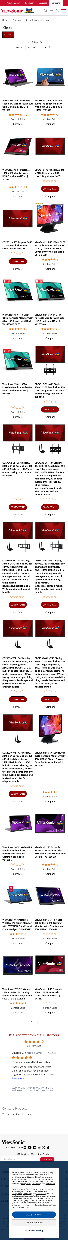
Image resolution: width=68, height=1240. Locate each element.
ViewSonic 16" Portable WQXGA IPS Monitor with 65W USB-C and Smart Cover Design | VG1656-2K (50, 852)
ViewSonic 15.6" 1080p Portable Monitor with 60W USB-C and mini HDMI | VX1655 (17, 389)
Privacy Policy (26, 1184)
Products (17, 20)
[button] (18, 123)
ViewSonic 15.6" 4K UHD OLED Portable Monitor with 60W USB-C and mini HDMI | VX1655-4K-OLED (17, 319)
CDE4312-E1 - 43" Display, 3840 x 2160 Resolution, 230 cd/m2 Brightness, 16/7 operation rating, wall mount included (50, 390)
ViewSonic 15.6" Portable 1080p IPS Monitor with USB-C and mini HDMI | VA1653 (48, 994)
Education (29, 3)
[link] (34, 1089)
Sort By (20, 47)
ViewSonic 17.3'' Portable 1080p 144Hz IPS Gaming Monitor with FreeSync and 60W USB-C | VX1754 (17, 994)
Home (5, 20)
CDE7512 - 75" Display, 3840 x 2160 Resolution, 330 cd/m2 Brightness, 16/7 (17, 245)
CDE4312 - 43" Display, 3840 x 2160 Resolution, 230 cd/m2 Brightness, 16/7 (49, 173)
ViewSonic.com (14, 3)
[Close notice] (55, 1172)
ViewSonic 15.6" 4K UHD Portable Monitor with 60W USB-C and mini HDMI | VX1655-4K (49, 319)
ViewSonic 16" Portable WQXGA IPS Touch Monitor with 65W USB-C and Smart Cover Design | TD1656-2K (17, 924)
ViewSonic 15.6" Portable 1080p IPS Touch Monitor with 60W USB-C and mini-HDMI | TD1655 (49, 105)
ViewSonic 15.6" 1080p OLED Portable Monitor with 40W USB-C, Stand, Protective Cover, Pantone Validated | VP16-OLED (50, 248)
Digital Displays (32, 20)
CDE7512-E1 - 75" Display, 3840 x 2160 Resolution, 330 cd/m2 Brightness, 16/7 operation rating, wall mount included (17, 469)
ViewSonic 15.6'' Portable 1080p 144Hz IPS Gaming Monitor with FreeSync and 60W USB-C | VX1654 (49, 924)
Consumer (56, 3)
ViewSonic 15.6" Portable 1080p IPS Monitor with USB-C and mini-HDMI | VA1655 (16, 174)
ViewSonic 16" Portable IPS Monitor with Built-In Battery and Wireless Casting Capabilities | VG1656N (17, 853)
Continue (47, 1159)
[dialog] (34, 1200)
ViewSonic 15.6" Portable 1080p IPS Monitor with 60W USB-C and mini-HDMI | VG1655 (17, 105)
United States (43, 1154)
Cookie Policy (36, 1184)
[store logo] (21, 10)
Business (43, 3)
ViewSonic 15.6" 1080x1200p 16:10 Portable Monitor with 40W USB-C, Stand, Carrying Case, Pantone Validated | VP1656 (50, 759)
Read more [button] (18, 1078)
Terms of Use (50, 1184)
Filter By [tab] (8, 34)
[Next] (37, 1021)
